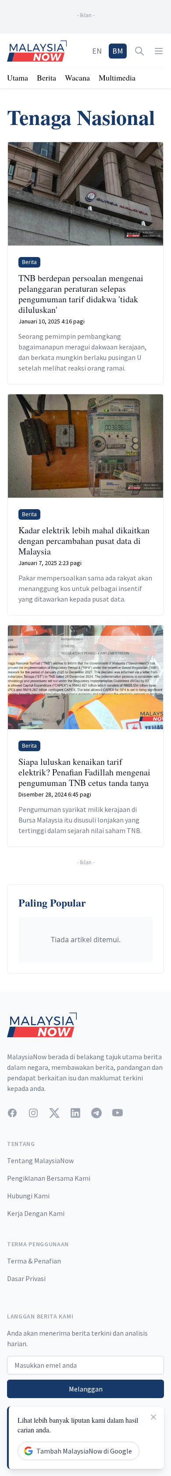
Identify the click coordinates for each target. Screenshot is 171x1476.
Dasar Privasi (26, 1278)
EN (97, 51)
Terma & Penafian (34, 1260)
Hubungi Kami (28, 1195)
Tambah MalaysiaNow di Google (84, 1451)
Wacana (77, 77)
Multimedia (117, 77)
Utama (17, 77)
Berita (46, 77)
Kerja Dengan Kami (35, 1213)
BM (117, 51)
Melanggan (86, 1388)
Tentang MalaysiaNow (40, 1160)
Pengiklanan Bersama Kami (48, 1178)
